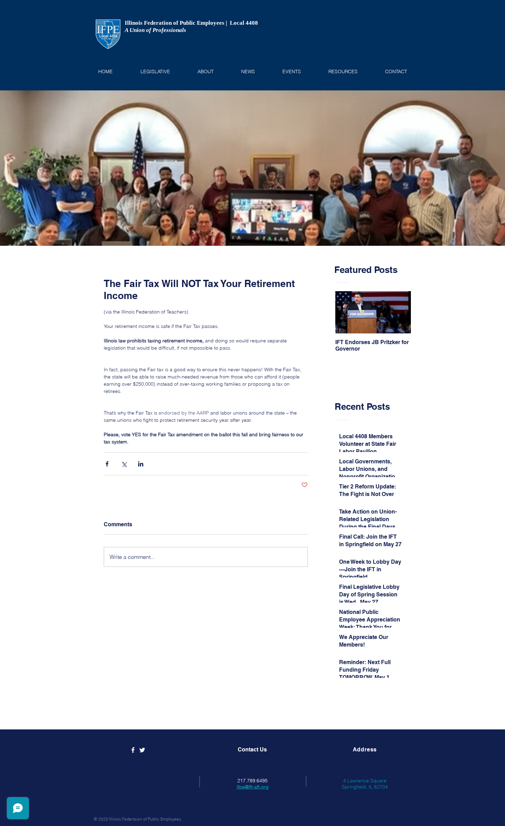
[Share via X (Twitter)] (124, 464)
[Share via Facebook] (107, 464)
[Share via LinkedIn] (140, 464)
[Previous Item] (346, 312)
